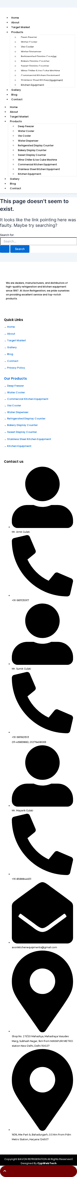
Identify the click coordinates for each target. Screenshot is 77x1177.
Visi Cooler (27, 46)
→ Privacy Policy (14, 368)
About (14, 112)
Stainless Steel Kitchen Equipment (42, 80)
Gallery (15, 179)
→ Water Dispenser (16, 412)
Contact (17, 99)
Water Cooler (29, 42)
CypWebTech (46, 1163)
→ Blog (8, 354)
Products (17, 32)
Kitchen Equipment (32, 85)
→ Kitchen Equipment (17, 446)
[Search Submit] (4, 249)
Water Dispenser (31, 51)
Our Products (15, 378)
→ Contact (11, 361)
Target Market (19, 116)
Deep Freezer (29, 37)
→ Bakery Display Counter (21, 425)
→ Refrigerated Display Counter (24, 418)
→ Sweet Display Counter (20, 432)
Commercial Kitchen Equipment (40, 75)
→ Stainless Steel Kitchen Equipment (27, 439)
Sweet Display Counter (35, 66)
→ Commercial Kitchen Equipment (26, 399)
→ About (9, 334)
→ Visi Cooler (12, 405)
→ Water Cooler (14, 392)
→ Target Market (15, 340)
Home (14, 107)
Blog (13, 183)
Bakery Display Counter (35, 61)
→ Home (9, 327)
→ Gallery (10, 347)
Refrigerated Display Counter (38, 56)
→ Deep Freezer (14, 386)
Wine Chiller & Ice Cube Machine (40, 70)
